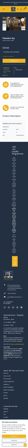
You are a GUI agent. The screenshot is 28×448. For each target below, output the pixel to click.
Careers (6, 393)
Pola (7, 75)
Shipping (6, 409)
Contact (6, 417)
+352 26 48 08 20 (11, 293)
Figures (5, 71)
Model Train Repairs (9, 390)
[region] (14, 434)
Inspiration (6, 384)
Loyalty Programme (9, 381)
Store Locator (7, 376)
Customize (14, 440)
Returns (6, 411)
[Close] (26, 421)
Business (6, 398)
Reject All (14, 444)
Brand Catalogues (8, 387)
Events (5, 395)
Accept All (14, 436)
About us (6, 373)
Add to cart (14, 61)
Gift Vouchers (7, 379)
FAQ (5, 414)
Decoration (6, 69)
